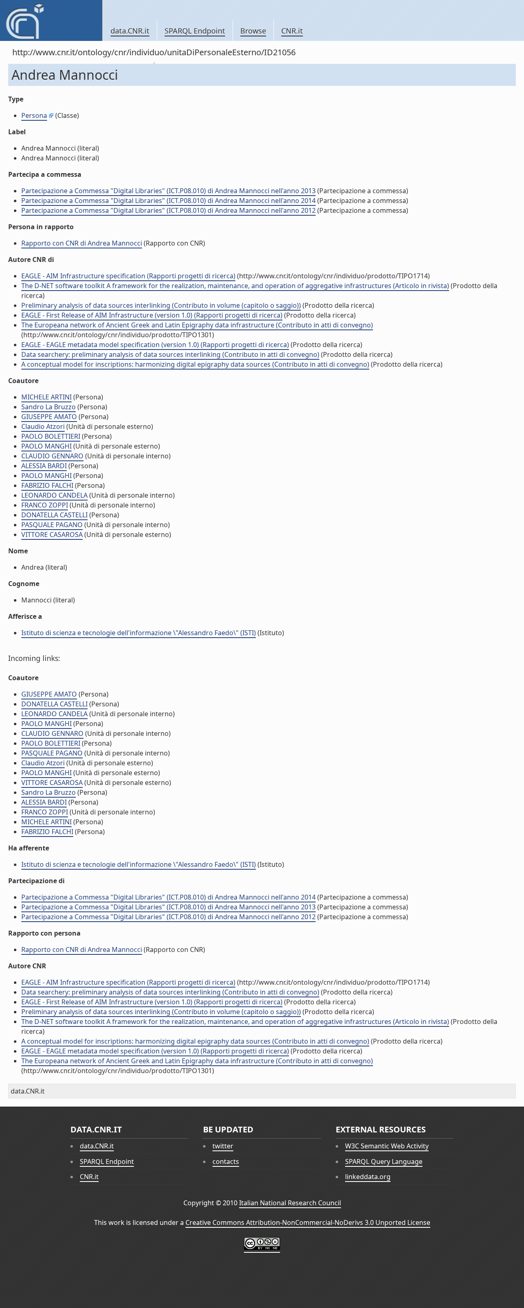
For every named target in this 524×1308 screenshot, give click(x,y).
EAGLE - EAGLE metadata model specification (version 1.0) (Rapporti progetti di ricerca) (155, 344)
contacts (225, 1161)
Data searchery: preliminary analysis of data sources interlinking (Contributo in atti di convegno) (170, 354)
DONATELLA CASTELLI (54, 514)
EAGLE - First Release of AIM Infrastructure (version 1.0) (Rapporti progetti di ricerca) (151, 315)
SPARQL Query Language (383, 1161)
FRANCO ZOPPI (44, 505)
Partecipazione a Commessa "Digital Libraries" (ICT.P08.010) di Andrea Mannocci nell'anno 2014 (168, 200)
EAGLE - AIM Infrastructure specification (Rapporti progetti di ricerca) (128, 275)
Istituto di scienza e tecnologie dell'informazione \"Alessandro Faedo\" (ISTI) (138, 632)
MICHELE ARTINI (46, 396)
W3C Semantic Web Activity (387, 1145)
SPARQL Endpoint (195, 31)
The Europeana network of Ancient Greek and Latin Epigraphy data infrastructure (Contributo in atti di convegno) (197, 324)
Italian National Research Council (290, 1202)
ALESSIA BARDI (44, 465)
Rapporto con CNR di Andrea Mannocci (81, 243)
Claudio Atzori (43, 426)
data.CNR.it (130, 31)
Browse (253, 31)
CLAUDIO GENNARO (52, 455)
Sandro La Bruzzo (48, 406)
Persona (34, 115)
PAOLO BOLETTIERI (50, 436)
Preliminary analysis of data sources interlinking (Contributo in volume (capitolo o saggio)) (161, 305)
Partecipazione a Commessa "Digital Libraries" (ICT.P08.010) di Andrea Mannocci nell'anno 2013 (168, 190)
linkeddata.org (368, 1176)
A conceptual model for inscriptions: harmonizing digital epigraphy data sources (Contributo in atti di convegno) (195, 364)
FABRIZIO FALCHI (47, 485)
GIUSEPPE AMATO (49, 416)
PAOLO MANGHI (46, 446)
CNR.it (292, 31)
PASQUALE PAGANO (52, 524)
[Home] (51, 20)
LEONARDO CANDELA (54, 495)
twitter (222, 1145)
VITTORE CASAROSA (52, 534)
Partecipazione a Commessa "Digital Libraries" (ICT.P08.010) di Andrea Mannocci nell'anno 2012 (168, 210)
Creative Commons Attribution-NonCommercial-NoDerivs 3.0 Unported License (307, 1222)
